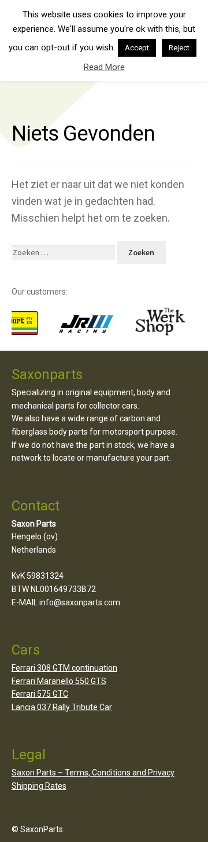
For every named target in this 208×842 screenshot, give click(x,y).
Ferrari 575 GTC (40, 693)
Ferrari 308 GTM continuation (64, 667)
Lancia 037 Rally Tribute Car (62, 707)
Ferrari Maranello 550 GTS (59, 681)
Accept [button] (137, 47)
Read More (104, 67)
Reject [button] (179, 47)
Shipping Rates (39, 785)
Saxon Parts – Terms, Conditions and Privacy (93, 772)
